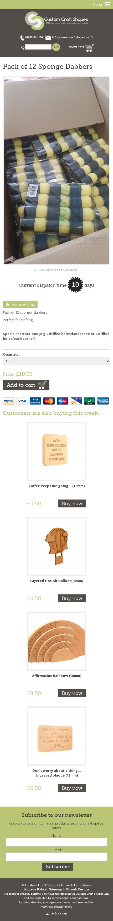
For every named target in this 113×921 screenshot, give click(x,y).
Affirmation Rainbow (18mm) (56, 675)
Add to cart (21, 385)
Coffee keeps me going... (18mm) (57, 485)
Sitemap (55, 889)
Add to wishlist (23, 304)
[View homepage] (56, 20)
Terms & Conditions (76, 885)
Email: (57, 849)
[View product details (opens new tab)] (56, 451)
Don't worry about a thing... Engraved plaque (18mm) (56, 773)
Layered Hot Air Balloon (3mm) (56, 580)
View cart (77, 47)
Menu (97, 4)
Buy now (72, 503)
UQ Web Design (76, 889)
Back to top (58, 913)
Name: (56, 835)
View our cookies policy (56, 906)
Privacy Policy (35, 889)
